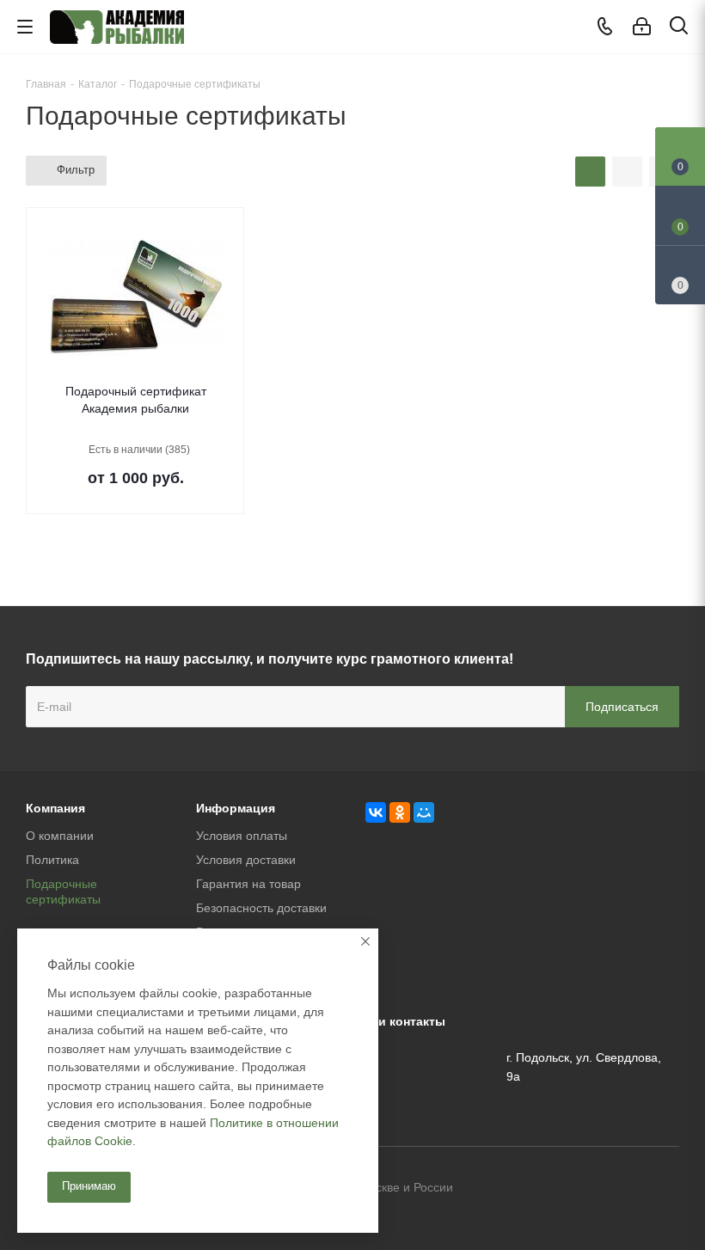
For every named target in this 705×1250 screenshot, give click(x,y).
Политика (52, 860)
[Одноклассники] (399, 812)
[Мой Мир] (424, 812)
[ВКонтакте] (375, 812)
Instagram (666, 1189)
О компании (60, 836)
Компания (55, 808)
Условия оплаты (241, 836)
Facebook (623, 1189)
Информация (235, 808)
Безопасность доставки (261, 908)
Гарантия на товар (248, 884)
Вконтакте (580, 1189)
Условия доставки (246, 860)
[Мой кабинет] (642, 27)
